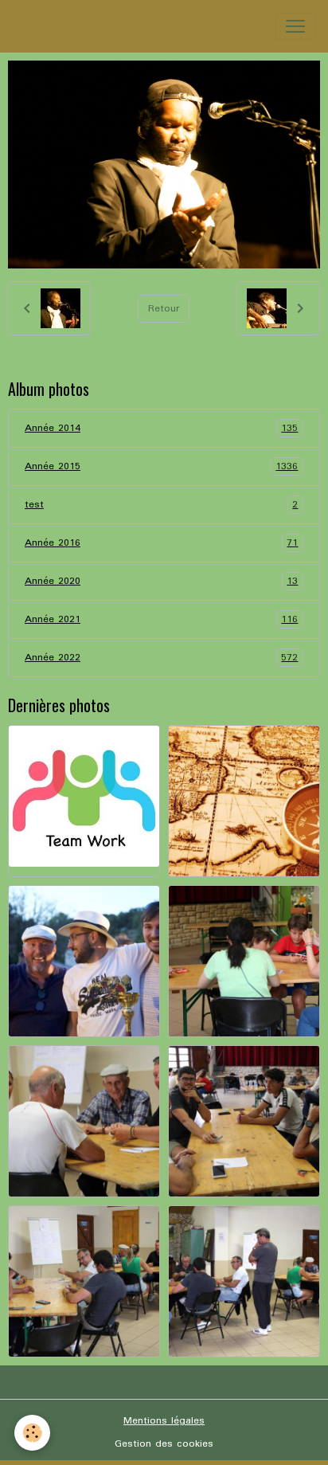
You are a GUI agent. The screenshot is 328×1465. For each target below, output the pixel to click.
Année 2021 (161, 620)
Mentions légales (164, 1420)
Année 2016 (161, 543)
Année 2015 (161, 467)
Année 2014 (161, 428)
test (161, 505)
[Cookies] (32, 1433)
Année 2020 (161, 581)
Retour (163, 308)
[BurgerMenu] (295, 26)
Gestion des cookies (164, 1444)
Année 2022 (161, 658)
